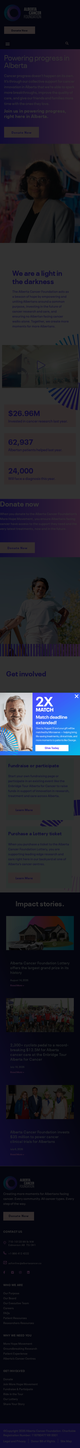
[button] (76, 696)
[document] (40, 724)
